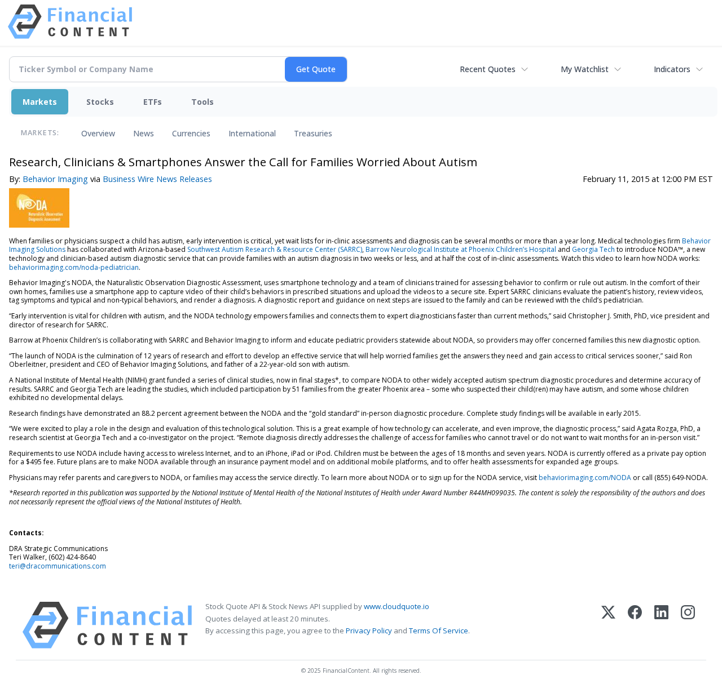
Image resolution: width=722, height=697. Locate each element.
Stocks (100, 101)
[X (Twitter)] (608, 625)
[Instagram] (687, 625)
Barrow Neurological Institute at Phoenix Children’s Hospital (461, 249)
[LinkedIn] (661, 625)
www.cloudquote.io (396, 606)
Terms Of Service (438, 630)
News (143, 133)
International (252, 133)
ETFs (152, 101)
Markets (40, 101)
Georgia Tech (593, 249)
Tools (202, 101)
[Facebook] (634, 625)
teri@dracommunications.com (57, 566)
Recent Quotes (488, 69)
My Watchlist (585, 69)
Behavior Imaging (55, 179)
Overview (98, 133)
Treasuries (313, 133)
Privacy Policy (369, 630)
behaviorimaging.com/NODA (585, 477)
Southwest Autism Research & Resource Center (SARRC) (274, 249)
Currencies (191, 133)
